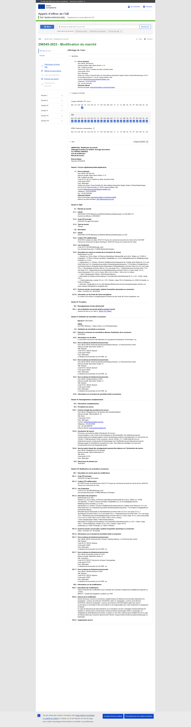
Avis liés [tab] (42, 55)
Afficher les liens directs (52, 71)
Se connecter (135, 6)
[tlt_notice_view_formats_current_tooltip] (147, 142)
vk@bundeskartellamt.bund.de (93, 422)
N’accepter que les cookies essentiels (139, 716)
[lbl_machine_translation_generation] (94, 128)
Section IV (44, 105)
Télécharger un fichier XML (52, 66)
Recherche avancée (81, 31)
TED (39, 39)
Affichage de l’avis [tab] (45, 51)
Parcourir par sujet (114, 31)
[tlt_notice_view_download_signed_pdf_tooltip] (82, 107)
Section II (44, 100)
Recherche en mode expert (98, 31)
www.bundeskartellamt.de (97, 428)
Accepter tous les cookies (113, 716)
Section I (44, 95)
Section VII (45, 121)
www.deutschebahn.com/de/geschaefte (102, 87)
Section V (44, 110)
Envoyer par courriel (51, 79)
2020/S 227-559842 (105, 311)
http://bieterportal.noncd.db (105, 199)
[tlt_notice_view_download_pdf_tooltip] (72, 121)
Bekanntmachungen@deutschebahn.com (96, 79)
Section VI (44, 116)
